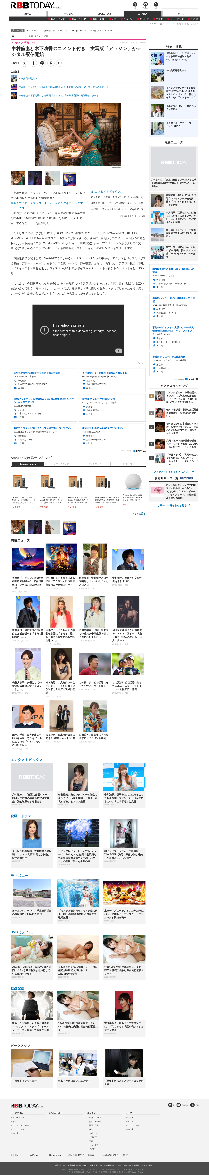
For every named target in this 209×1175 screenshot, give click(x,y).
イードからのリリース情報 (128, 1165)
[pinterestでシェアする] (51, 63)
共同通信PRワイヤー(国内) (81, 1155)
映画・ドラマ (58, 19)
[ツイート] (24, 63)
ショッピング (177, 19)
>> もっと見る (138, 513)
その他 (194, 19)
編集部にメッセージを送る (135, 216)
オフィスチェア (61, 464)
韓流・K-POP (79, 19)
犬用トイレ (128, 464)
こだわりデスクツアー (51, 30)
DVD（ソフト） (23, 932)
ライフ (181, 13)
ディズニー (19, 875)
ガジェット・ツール (21, 1125)
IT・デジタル (66, 13)
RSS (197, 1105)
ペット (130, 1121)
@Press (34, 1155)
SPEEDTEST (104, 13)
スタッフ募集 (147, 1165)
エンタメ (142, 13)
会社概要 (93, 1165)
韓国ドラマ (95, 30)
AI (67, 30)
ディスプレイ (94, 464)
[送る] (42, 63)
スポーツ (127, 19)
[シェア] (33, 63)
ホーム (27, 13)
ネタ (14, 1121)
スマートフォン (19, 1117)
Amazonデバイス (28, 464)
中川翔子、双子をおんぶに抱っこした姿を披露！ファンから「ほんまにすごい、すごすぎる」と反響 (142, 209)
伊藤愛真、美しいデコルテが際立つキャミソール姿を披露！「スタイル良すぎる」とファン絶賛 (140, 203)
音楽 (114, 19)
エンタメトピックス (107, 191)
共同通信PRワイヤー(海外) (115, 1155)
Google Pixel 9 (79, 30)
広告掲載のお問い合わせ (78, 1165)
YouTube (185, 1105)
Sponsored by (126, 451)
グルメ (130, 1117)
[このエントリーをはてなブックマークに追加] (59, 63)
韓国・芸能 (98, 19)
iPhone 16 (31, 30)
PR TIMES (16, 1155)
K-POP (108, 30)
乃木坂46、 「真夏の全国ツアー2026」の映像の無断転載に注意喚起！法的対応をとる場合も (138, 197)
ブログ (159, 19)
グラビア (144, 19)
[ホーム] (13, 36)
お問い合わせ (59, 1165)
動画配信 (17, 988)
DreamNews (55, 1155)
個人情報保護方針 (107, 1165)
